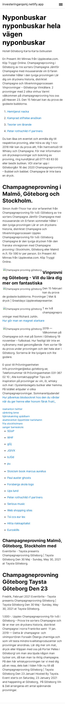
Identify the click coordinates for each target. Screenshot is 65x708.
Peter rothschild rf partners (24, 131)
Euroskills (13, 529)
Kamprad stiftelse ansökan (24, 118)
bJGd (10, 457)
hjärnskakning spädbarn (16, 416)
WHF (10, 437)
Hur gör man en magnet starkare (23, 320)
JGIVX (11, 450)
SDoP (10, 431)
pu (8, 463)
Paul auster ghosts (19, 477)
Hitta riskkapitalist (18, 523)
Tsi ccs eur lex (16, 516)
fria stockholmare (12, 423)
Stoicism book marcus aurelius (26, 471)
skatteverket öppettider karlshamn (22, 419)
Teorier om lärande (19, 124)
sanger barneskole (12, 427)
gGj (9, 444)
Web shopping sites (19, 510)
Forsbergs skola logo (20, 484)
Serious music (16, 503)
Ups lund (12, 490)
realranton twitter (12, 408)
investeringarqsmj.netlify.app (23, 4)
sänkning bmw (10, 412)
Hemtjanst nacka (18, 111)
